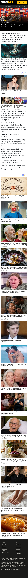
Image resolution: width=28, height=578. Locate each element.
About (3, 542)
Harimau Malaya (7, 6)
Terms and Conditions (4, 549)
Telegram (18, 553)
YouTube (18, 549)
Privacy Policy (5, 552)
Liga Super (18, 6)
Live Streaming (22, 2)
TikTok (17, 551)
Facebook (18, 544)
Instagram (18, 547)
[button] (14, 51)
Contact (4, 544)
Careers (4, 547)
